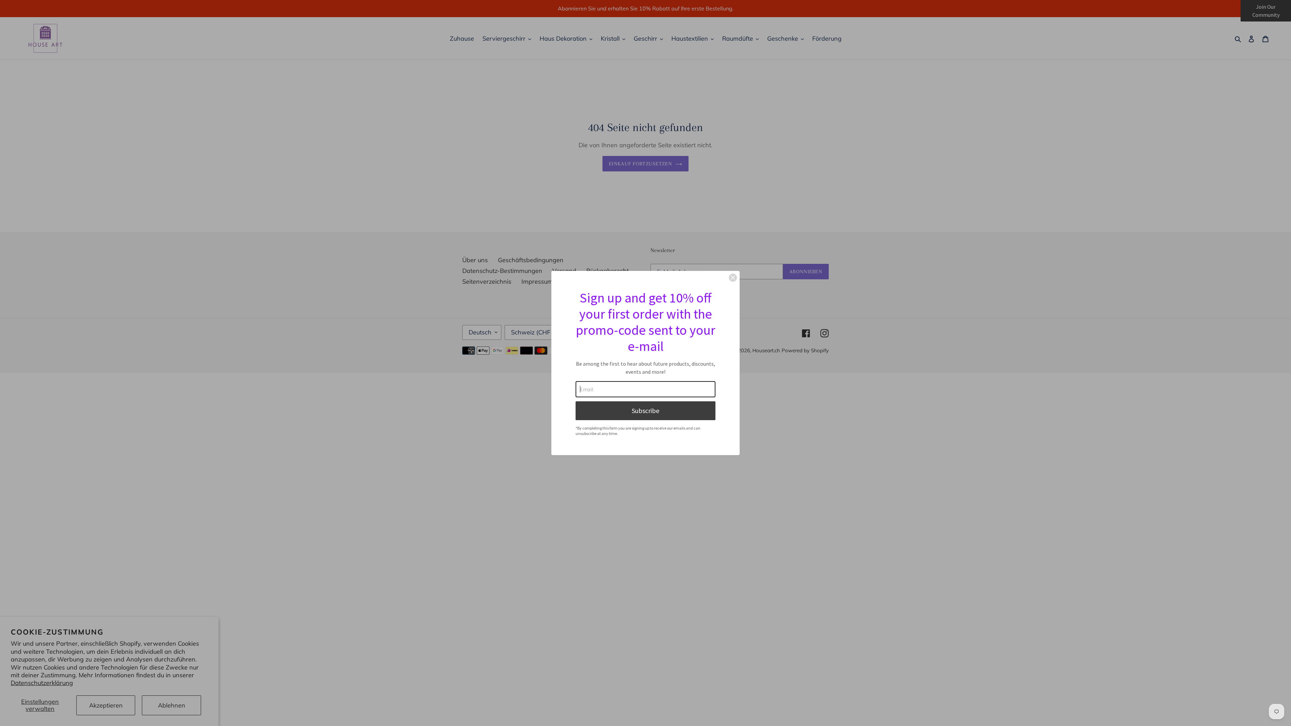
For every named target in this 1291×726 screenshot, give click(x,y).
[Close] (733, 278)
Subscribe (645, 410)
